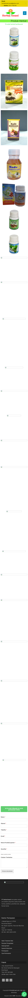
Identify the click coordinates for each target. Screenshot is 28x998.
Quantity (4, 849)
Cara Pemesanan (6, 953)
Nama (3, 817)
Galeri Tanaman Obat (7, 940)
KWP (14, 996)
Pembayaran (5, 951)
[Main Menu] (25, 13)
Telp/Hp (4, 830)
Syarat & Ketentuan (7, 948)
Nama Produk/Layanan (8, 842)
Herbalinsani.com (15, 990)
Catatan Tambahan (6, 857)
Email (3, 836)
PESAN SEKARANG (7, 871)
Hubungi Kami (5, 946)
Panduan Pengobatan (7, 943)
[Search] (25, 3)
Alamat (3, 823)
